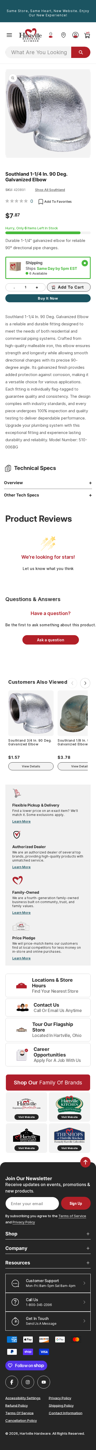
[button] (9, 35)
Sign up (76, 1203)
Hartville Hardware (35, 1433)
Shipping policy (61, 1405)
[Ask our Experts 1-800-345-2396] (51, 35)
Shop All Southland (50, 190)
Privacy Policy (24, 1222)
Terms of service (19, 1413)
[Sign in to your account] (75, 35)
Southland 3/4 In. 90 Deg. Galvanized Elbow (30, 742)
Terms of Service (72, 1216)
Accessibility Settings (23, 1398)
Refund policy (16, 1405)
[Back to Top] (85, 1162)
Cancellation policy (21, 1420)
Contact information (65, 1413)
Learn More (21, 821)
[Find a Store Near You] (63, 35)
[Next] (85, 683)
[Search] (80, 52)
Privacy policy (60, 1398)
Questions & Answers (33, 599)
